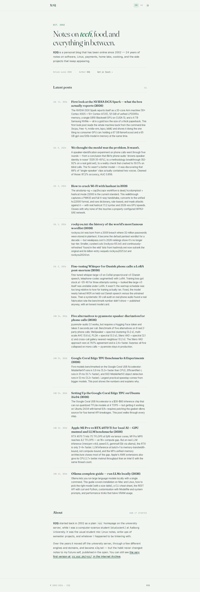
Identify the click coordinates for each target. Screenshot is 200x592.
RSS (148, 585)
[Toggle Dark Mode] (147, 5)
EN (136, 5)
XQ (53, 5)
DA (141, 5)
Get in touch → (105, 72)
